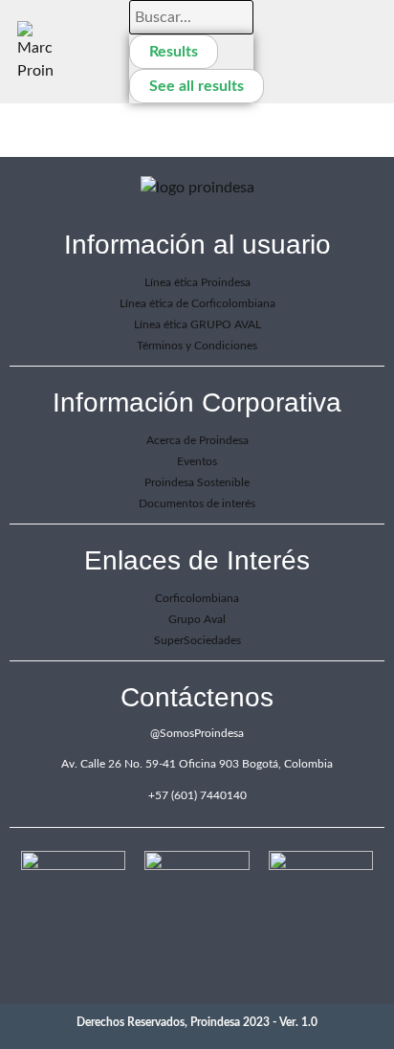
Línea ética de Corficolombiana (197, 303)
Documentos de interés (197, 503)
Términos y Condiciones (197, 345)
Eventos (197, 461)
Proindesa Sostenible (197, 482)
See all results (196, 86)
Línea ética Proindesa (197, 282)
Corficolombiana (197, 598)
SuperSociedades (197, 640)
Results (173, 51)
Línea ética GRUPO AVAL (197, 324)
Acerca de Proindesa (197, 440)
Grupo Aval (197, 619)
